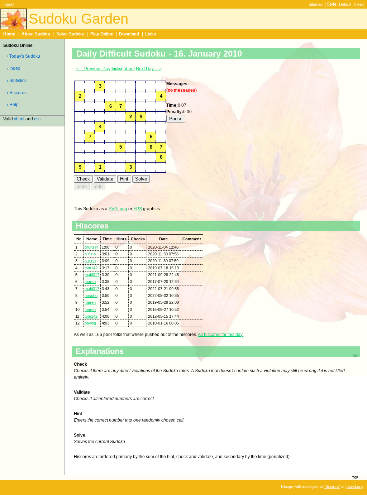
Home (9, 34)
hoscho (91, 295)
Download (129, 34)
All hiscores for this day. (220, 334)
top (355, 477)
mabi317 (92, 275)
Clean (359, 4)
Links (150, 34)
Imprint (8, 4)
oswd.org (355, 486)
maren (90, 281)
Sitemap (316, 4)
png (123, 208)
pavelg (90, 323)
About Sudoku (36, 34)
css (37, 118)
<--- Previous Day (93, 68)
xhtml (19, 118)
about (129, 68)
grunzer (91, 247)
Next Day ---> (149, 68)
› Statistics (17, 80)
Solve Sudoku (70, 34)
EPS (137, 208)
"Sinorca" (332, 486)
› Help (13, 104)
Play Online (101, 34)
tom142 (91, 268)
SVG (113, 208)
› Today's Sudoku (23, 56)
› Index (13, 68)
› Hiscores (17, 92)
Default (345, 4)
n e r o (90, 254)
